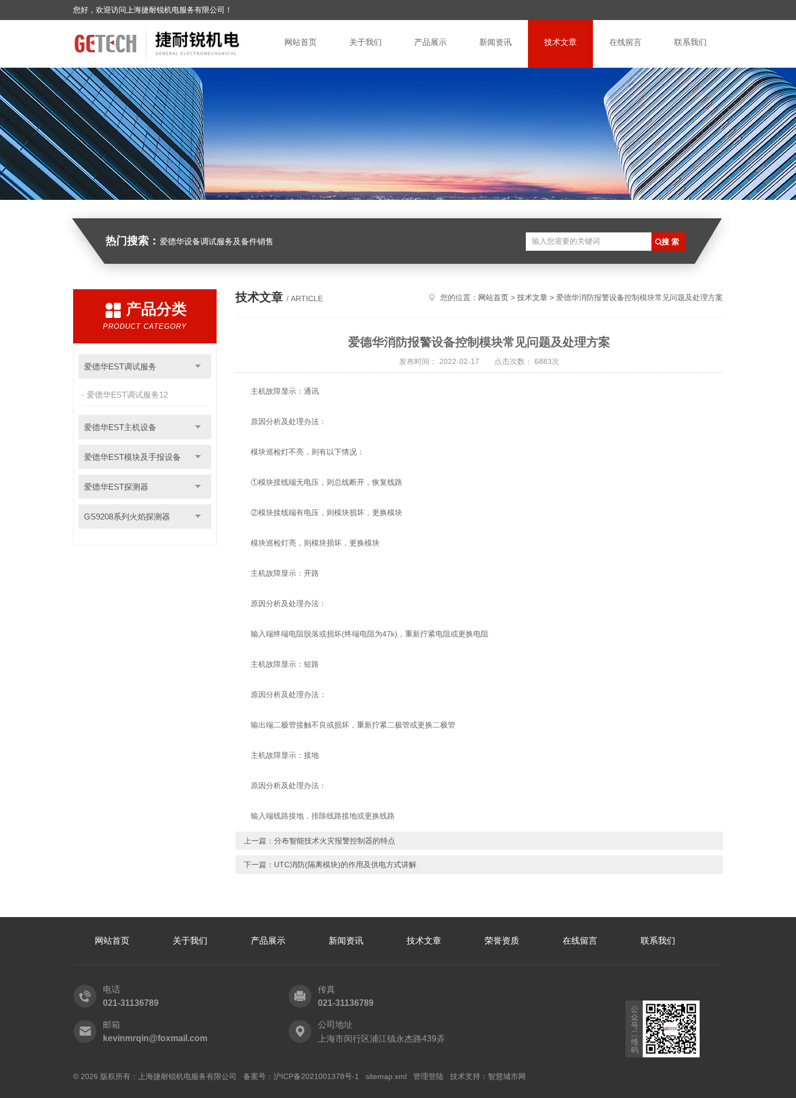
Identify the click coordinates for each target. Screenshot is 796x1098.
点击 (198, 366)
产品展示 (430, 42)
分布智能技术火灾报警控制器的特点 (334, 840)
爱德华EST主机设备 (120, 427)
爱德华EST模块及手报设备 (132, 457)
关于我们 (365, 42)
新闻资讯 (495, 42)
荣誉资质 (502, 940)
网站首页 (300, 42)
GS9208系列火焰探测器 (127, 516)
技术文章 (560, 42)
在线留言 (625, 42)
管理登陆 (428, 1076)
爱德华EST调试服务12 (127, 394)
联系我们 (690, 42)
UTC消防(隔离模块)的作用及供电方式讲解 (345, 864)
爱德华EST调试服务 (120, 366)
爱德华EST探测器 (116, 486)
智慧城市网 (507, 1076)
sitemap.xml (386, 1076)
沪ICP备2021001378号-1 (316, 1076)
